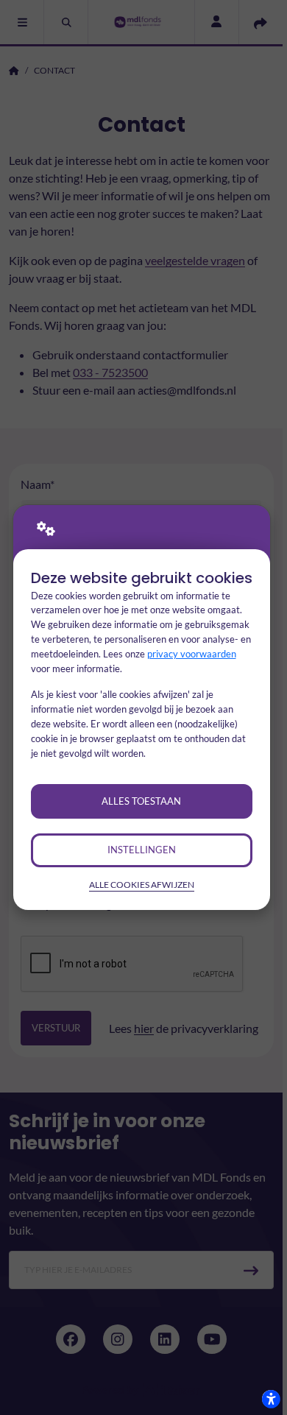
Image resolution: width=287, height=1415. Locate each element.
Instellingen (141, 849)
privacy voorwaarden (191, 654)
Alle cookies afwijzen (141, 884)
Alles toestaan (141, 801)
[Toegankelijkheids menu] (271, 1399)
